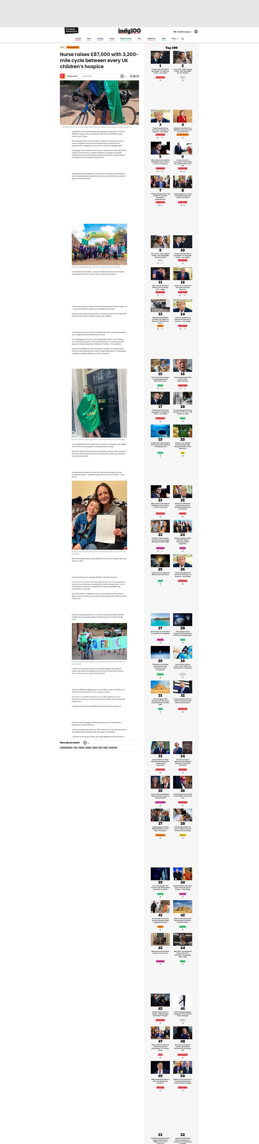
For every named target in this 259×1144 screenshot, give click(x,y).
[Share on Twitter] (134, 76)
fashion (160, 926)
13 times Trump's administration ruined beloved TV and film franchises (182, 762)
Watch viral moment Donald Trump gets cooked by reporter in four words (182, 506)
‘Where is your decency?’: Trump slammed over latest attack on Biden (182, 1081)
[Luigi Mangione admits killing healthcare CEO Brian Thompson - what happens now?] (160, 815)
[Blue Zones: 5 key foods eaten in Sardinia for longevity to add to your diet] (160, 619)
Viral (139, 38)
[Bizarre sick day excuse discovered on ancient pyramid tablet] (182, 906)
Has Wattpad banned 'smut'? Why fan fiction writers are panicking (182, 829)
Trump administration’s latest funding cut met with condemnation (183, 701)
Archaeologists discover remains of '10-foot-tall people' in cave (182, 412)
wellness (160, 640)
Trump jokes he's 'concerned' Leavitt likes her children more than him (182, 162)
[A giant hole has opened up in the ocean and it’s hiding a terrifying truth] (160, 431)
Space (182, 640)
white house (182, 769)
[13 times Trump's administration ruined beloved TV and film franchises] (182, 747)
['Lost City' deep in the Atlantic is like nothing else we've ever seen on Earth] (160, 873)
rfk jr (160, 1055)
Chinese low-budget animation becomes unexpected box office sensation (182, 445)
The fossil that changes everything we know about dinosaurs (160, 379)
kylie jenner (160, 548)
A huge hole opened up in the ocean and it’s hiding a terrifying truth (160, 444)
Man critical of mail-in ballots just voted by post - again (160, 287)
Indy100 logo (129, 31)
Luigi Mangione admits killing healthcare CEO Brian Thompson (160, 829)
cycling (88, 748)
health (95, 748)
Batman (160, 326)
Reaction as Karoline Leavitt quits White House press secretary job (182, 1047)
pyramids (182, 926)
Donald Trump (160, 77)
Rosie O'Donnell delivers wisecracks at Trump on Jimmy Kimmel (160, 796)
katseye (182, 548)
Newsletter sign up (184, 32)
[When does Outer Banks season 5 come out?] (160, 939)
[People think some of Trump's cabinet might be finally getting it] (160, 1000)
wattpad (182, 835)
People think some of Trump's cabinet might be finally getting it (160, 1014)
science (160, 385)
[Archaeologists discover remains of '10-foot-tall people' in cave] (182, 398)
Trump (111, 38)
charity (81, 748)
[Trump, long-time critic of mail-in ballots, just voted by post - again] (160, 273)
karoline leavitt (182, 1055)
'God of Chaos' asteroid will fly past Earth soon (160, 573)
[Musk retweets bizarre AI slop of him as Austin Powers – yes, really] (182, 873)
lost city (160, 894)
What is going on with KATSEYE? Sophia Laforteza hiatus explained (182, 541)
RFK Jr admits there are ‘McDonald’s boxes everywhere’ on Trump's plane (160, 1047)
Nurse (105, 748)
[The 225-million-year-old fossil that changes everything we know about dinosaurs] (160, 365)
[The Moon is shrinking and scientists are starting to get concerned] (160, 652)
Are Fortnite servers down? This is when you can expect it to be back (183, 666)
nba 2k (183, 961)
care (75, 748)
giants (183, 418)
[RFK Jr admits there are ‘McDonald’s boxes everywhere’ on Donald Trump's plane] (160, 1032)
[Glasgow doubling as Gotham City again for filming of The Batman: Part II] (160, 305)
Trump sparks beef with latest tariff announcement (183, 379)
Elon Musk (182, 894)
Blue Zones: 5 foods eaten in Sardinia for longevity (160, 632)
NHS (100, 748)
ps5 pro (183, 1020)
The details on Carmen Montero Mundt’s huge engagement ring (160, 920)
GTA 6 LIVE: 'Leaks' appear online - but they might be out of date (182, 71)
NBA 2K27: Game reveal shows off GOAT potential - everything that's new (182, 954)
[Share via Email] (137, 76)
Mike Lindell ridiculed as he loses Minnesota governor (160, 1081)
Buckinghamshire (73, 47)
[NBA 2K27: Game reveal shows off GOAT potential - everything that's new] (182, 939)
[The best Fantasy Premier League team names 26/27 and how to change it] (160, 1126)
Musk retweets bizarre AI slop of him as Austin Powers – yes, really (182, 887)
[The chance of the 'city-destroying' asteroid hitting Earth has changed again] (182, 619)
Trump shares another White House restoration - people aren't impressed (160, 762)
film (183, 453)
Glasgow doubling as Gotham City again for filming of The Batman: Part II (160, 320)
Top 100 (78, 38)
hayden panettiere (183, 134)
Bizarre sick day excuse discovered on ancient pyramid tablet (182, 920)
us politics (182, 513)
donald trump (183, 168)
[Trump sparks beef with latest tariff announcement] (182, 365)
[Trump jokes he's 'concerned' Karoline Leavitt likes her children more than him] (182, 148)
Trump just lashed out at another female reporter (182, 287)
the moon (160, 674)
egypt (160, 709)
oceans (160, 453)
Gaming (100, 38)
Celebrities (151, 38)
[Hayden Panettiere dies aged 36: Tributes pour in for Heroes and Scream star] (182, 116)
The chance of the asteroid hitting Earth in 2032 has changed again (182, 633)
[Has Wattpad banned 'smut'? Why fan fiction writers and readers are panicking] (182, 815)
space (160, 581)
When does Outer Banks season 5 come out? (160, 952)
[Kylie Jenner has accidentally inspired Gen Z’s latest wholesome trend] (160, 526)
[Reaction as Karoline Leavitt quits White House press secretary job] (182, 1032)
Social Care (113, 748)
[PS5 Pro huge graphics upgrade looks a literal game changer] (182, 1000)
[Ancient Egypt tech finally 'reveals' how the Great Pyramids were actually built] (160, 687)
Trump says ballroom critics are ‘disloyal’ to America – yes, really (160, 130)
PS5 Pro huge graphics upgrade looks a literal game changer (183, 1014)
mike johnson (160, 168)
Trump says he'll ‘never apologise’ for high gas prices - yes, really (160, 71)
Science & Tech (126, 38)
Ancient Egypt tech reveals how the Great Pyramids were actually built (160, 701)
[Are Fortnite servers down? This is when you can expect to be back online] (182, 652)
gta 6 (182, 77)
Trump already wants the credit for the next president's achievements (160, 196)
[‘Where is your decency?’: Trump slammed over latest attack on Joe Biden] (182, 1067)
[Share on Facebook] (131, 76)
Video (164, 38)
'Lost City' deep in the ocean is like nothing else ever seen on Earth (160, 887)
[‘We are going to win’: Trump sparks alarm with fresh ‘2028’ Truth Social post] (182, 782)
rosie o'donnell (160, 802)
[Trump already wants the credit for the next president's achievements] (160, 181)
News (89, 38)
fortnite (182, 674)
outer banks (160, 961)
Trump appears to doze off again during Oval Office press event (183, 195)
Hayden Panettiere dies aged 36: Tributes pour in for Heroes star (183, 130)
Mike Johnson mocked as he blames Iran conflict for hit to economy (160, 162)
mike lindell (160, 1087)
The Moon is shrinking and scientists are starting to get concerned (160, 667)
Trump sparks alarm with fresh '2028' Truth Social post (182, 796)
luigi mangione (160, 835)
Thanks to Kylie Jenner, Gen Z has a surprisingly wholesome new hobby (160, 540)
